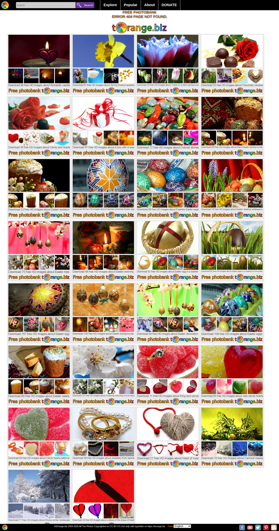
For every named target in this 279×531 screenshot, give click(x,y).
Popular (130, 5)
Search (88, 5)
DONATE (169, 5)
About (149, 5)
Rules (171, 526)
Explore (110, 5)
